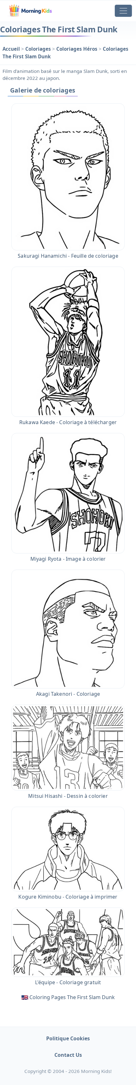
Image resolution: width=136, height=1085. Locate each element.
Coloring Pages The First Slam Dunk (72, 997)
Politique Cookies (68, 1038)
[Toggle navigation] (123, 10)
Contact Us (68, 1054)
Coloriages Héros (77, 49)
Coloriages (38, 49)
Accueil (12, 49)
